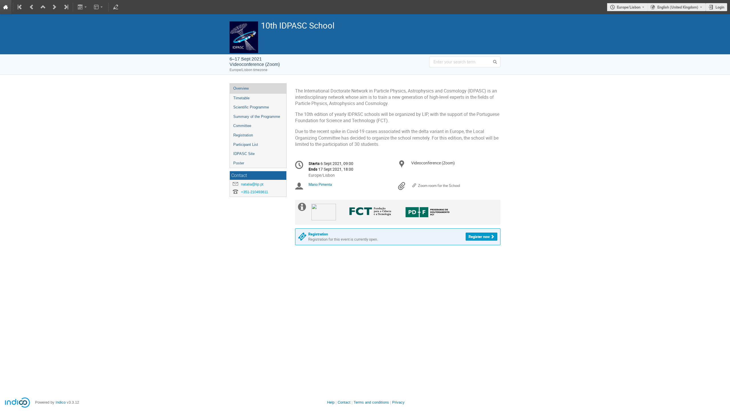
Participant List (245, 144)
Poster (238, 163)
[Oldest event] (20, 7)
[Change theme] (99, 7)
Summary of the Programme (256, 116)
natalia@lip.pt (252, 184)
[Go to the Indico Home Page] (5, 7)
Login (719, 7)
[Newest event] (65, 7)
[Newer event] (54, 7)
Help (330, 402)
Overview (241, 88)
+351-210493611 (254, 192)
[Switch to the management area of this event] (115, 7)
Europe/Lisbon (628, 7)
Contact (344, 402)
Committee (242, 126)
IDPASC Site (244, 154)
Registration (243, 135)
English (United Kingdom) (677, 7)
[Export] (82, 7)
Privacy (398, 402)
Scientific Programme (251, 107)
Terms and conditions (371, 402)
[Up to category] (43, 7)
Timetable (241, 98)
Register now (479, 236)
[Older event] (31, 7)
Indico (61, 402)
